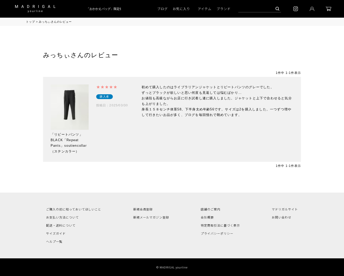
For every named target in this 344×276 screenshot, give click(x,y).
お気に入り (181, 8)
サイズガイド (56, 233)
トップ (30, 21)
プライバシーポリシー (217, 233)
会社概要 (207, 217)
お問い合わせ (281, 217)
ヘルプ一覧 (54, 241)
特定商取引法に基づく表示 (220, 225)
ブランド (224, 8)
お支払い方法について (62, 217)
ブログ (162, 8)
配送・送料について (61, 225)
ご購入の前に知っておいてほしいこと (73, 209)
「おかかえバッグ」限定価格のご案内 (111, 9)
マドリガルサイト (285, 209)
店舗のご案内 (210, 209)
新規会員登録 (143, 209)
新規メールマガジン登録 (151, 217)
